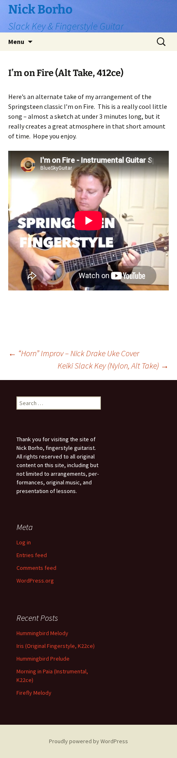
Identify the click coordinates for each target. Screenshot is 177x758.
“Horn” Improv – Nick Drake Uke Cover (73, 353)
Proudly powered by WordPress (88, 741)
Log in (23, 542)
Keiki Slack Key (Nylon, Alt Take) (113, 365)
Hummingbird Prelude (43, 658)
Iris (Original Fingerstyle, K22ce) (55, 646)
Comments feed (36, 567)
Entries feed (31, 555)
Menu (16, 41)
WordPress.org (35, 580)
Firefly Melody (33, 692)
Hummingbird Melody (42, 633)
